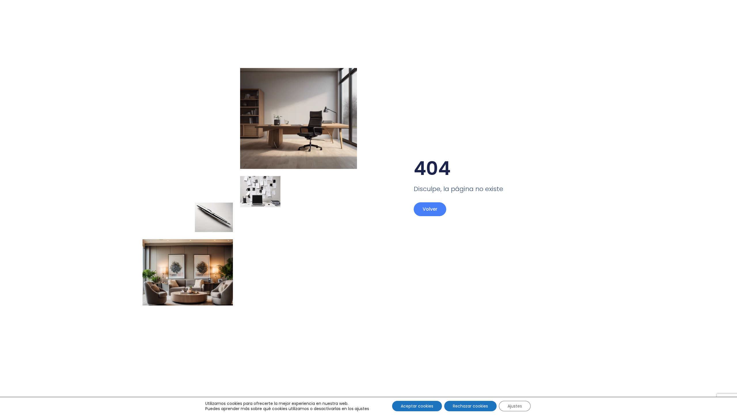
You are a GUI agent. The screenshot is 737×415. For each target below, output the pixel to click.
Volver (430, 209)
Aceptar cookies (417, 406)
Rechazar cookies (470, 406)
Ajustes (515, 406)
